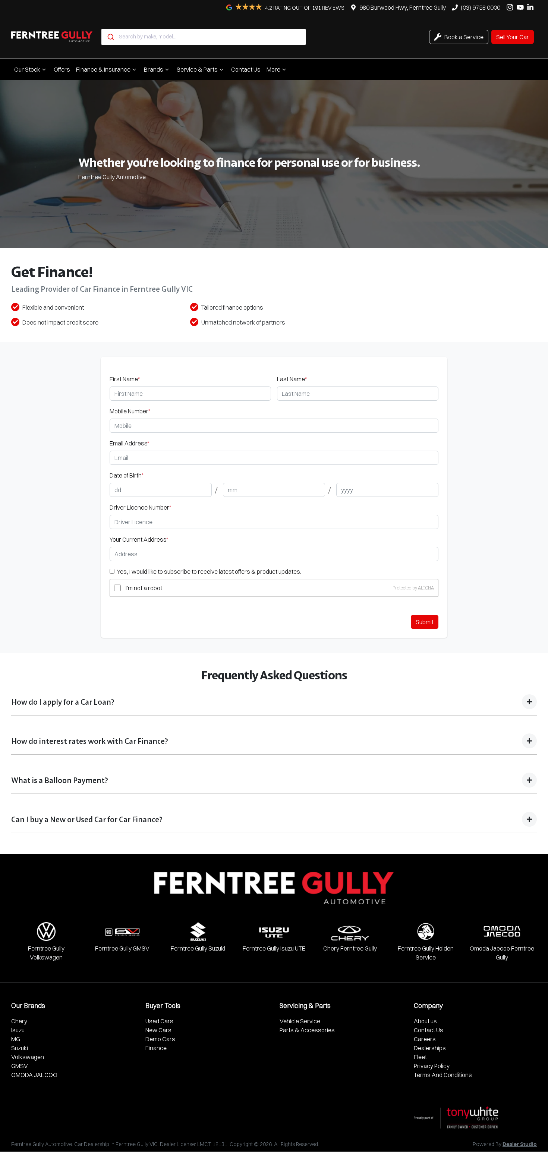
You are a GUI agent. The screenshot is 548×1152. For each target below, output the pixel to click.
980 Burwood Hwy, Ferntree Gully (402, 7)
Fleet (420, 1057)
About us (425, 1021)
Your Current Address (139, 539)
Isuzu (18, 1030)
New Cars (158, 1030)
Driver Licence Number (140, 507)
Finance (156, 1048)
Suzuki (19, 1048)
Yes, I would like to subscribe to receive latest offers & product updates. (209, 571)
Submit (425, 622)
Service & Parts (197, 69)
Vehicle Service (300, 1021)
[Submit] (110, 37)
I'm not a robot (144, 588)
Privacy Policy (432, 1066)
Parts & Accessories (307, 1030)
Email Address (129, 443)
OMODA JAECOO (34, 1075)
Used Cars (159, 1021)
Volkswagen (27, 1057)
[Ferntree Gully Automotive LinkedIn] (532, 7)
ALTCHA (426, 588)
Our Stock (27, 69)
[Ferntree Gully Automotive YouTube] (522, 7)
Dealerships (430, 1048)
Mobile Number (130, 411)
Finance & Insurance (103, 69)
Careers (425, 1039)
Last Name (292, 379)
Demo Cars (160, 1039)
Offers (62, 69)
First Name (125, 379)
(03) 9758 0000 (480, 7)
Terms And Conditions (443, 1075)
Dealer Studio (520, 1144)
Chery (19, 1021)
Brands (153, 69)
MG (15, 1039)
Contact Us (246, 69)
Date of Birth (127, 475)
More (273, 69)
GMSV (19, 1066)
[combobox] (203, 37)
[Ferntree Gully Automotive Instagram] (511, 7)
